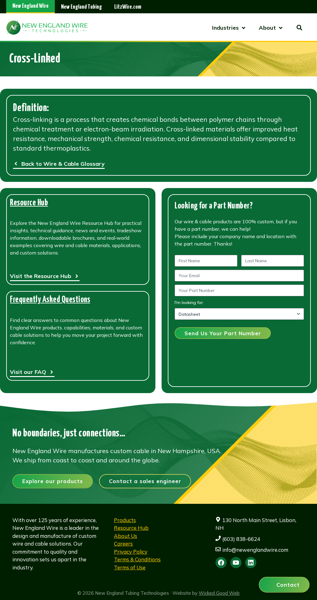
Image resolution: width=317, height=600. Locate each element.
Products (125, 520)
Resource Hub (29, 203)
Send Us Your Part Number (223, 333)
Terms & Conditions (137, 559)
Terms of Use (129, 567)
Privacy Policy (130, 551)
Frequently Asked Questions (50, 300)
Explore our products (52, 481)
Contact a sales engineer (145, 481)
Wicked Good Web (219, 593)
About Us (125, 536)
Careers (123, 543)
